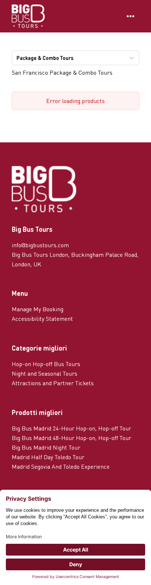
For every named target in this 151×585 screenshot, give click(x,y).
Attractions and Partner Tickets (53, 383)
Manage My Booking (37, 309)
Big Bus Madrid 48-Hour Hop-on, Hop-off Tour (71, 438)
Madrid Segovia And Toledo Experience (61, 466)
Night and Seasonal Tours (44, 373)
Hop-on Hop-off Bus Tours (46, 364)
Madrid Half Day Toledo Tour (48, 457)
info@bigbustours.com (40, 245)
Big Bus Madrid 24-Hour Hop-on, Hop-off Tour (71, 428)
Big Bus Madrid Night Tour (46, 447)
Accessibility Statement (42, 318)
